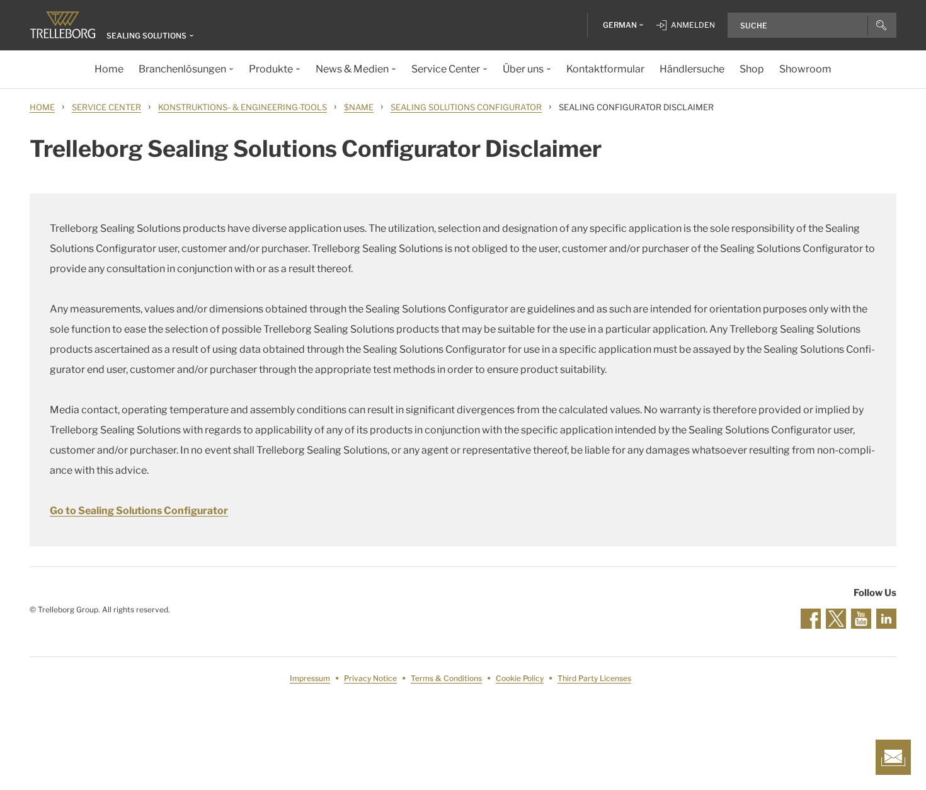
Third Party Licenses (594, 678)
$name (359, 107)
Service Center (106, 107)
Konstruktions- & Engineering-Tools (242, 107)
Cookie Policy (520, 678)
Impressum (310, 678)
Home (42, 107)
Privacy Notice (370, 678)
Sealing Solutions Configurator (466, 107)
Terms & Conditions (446, 678)
